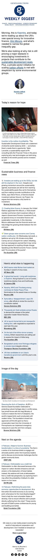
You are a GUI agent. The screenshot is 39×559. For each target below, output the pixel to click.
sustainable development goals (17, 61)
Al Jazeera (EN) (9, 283)
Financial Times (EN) (11, 162)
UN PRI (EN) (8, 483)
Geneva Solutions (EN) (12, 204)
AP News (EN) (9, 272)
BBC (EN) (7, 317)
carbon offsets (16, 67)
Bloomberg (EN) (10, 328)
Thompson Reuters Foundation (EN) (17, 348)
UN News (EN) (9, 229)
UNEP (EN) (7, 460)
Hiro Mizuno (16, 41)
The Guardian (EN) (10, 252)
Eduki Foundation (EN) (12, 508)
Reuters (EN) (8, 295)
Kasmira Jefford (19, 92)
